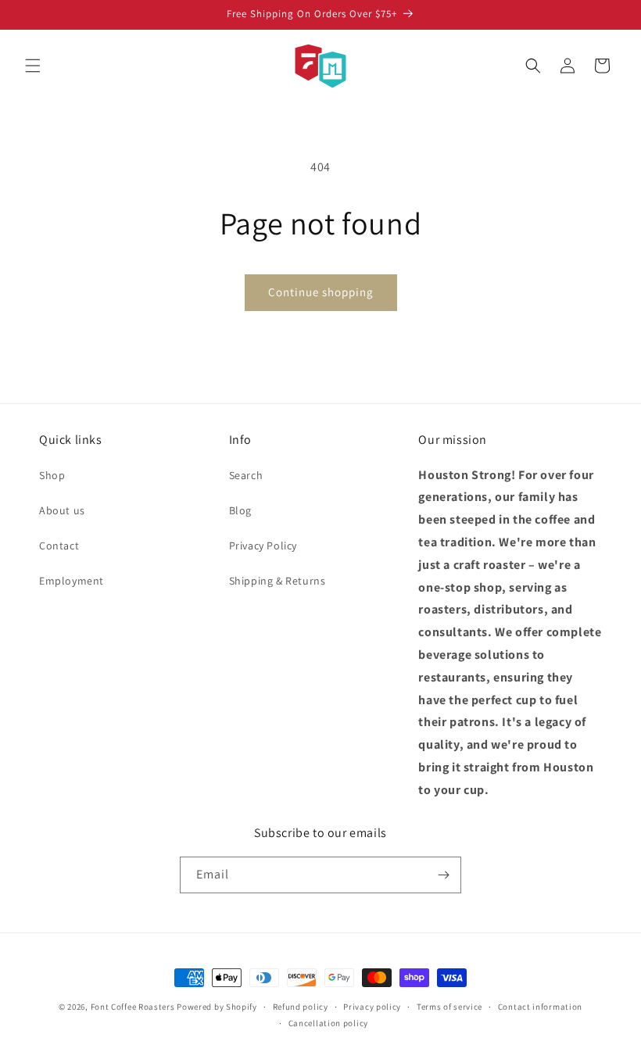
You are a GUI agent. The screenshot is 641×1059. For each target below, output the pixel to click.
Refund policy (300, 1006)
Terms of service (449, 1006)
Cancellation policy (328, 1023)
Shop (52, 475)
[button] (33, 65)
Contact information (540, 1006)
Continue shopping (321, 291)
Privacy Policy (263, 545)
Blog (240, 510)
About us (62, 510)
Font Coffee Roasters (133, 1006)
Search (246, 475)
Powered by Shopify (217, 1006)
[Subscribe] (443, 875)
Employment (71, 581)
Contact (59, 545)
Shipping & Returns (277, 581)
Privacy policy (372, 1006)
